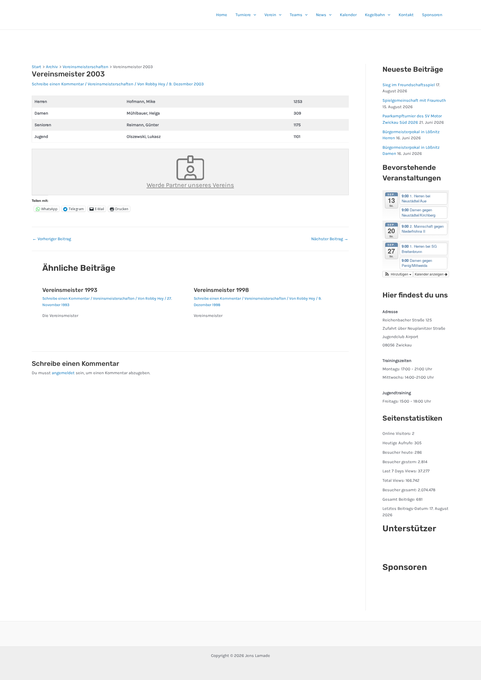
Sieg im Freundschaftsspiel (408, 84)
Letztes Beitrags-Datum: (406, 508)
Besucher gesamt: (400, 489)
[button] (253, 15)
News (321, 14)
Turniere (243, 14)
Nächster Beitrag (329, 239)
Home (221, 14)
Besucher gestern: (400, 461)
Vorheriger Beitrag (51, 239)
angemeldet (63, 372)
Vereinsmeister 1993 (69, 290)
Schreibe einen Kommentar (58, 83)
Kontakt (406, 14)
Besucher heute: (398, 452)
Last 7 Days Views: (400, 470)
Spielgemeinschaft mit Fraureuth (414, 100)
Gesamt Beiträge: (399, 499)
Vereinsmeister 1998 (221, 290)
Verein (270, 14)
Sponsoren (432, 14)
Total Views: (394, 480)
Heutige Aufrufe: (398, 442)
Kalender (348, 14)
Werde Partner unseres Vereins (190, 185)
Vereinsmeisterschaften (110, 83)
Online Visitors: (397, 433)
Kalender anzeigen (430, 274)
